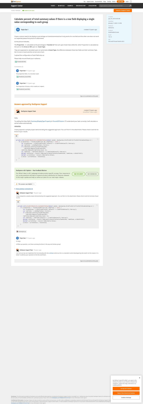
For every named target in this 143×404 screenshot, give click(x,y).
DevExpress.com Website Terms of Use (61, 397)
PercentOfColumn (58, 121)
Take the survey (78, 174)
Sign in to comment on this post (89, 96)
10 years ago (31, 71)
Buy (84, 1)
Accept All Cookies (126, 388)
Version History (81, 6)
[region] (126, 389)
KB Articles (61, 6)
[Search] (130, 5)
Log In (127, 1)
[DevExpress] (16, 1)
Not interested (92, 174)
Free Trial (120, 1)
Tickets (53, 6)
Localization (92, 6)
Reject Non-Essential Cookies (126, 393)
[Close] (139, 378)
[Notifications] (131, 1)
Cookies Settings (126, 397)
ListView (51, 253)
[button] (98, 139)
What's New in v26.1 (25, 173)
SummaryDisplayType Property (41, 121)
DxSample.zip (22, 231)
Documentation (98, 1)
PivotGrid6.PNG (21, 61)
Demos (113, 1)
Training (109, 1)
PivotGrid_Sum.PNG (24, 89)
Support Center (90, 1)
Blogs (104, 1)
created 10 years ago (90, 29)
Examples (70, 6)
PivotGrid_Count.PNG (25, 76)
